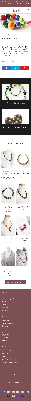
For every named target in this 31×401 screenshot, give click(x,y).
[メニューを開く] (2, 10)
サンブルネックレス (23, 270)
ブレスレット (6, 302)
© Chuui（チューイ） (15, 382)
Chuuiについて (6, 320)
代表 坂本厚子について (8, 323)
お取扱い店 (5, 335)
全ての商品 (5, 308)
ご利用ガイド (6, 356)
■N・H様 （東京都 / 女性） (15, 127)
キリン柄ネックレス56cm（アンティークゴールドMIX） (8, 271)
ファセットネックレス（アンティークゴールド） (23, 173)
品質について (6, 326)
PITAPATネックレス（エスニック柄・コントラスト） (8, 207)
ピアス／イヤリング (8, 299)
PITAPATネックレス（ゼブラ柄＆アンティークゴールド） (8, 173)
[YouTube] (15, 375)
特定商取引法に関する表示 (10, 362)
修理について (6, 353)
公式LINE (4, 371)
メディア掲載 (6, 338)
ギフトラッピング (7, 350)
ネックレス (5, 296)
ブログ (4, 332)
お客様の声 (5, 311)
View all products (15, 282)
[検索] (25, 10)
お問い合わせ (6, 341)
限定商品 (4, 305)
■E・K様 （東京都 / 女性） (15, 103)
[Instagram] (10, 375)
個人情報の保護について (9, 359)
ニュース (4, 329)
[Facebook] (2, 375)
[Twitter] (6, 375)
